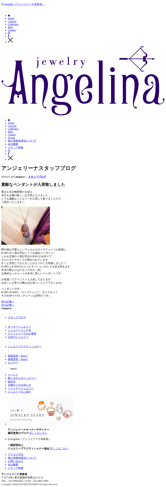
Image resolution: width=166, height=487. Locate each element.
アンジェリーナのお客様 (22, 333)
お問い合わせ (15, 461)
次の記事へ (7, 305)
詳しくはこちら (38, 433)
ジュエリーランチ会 (19, 330)
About (11, 18)
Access (11, 137)
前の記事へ (7, 301)
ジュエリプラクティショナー (25, 346)
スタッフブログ (37, 176)
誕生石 (12, 381)
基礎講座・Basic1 (18, 355)
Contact (12, 30)
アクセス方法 (15, 454)
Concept (12, 21)
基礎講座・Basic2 (18, 359)
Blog (10, 27)
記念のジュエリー (18, 337)
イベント (13, 374)
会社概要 (13, 144)
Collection (13, 24)
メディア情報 (15, 147)
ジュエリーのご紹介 (19, 391)
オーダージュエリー (19, 326)
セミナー (13, 362)
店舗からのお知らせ (19, 385)
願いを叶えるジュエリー (22, 378)
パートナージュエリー (21, 388)
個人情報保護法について (22, 140)
